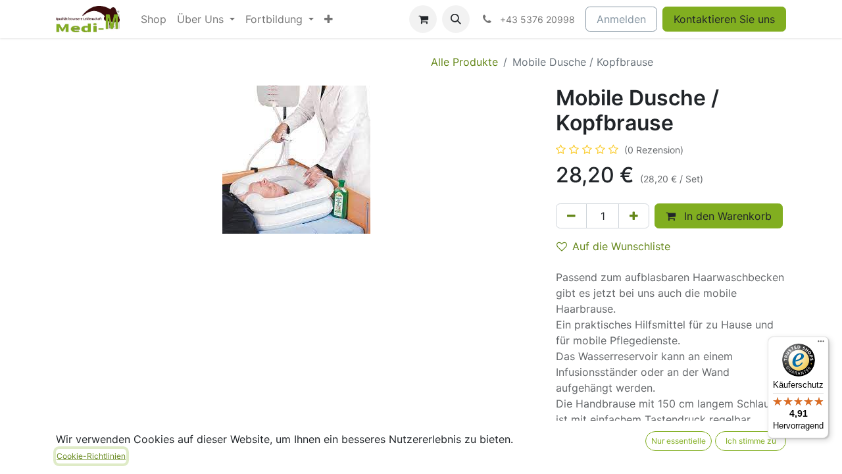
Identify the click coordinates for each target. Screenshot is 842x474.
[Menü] (821, 344)
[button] (456, 19)
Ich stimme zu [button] (751, 441)
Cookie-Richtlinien (91, 456)
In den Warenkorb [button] (726, 216)
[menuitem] (154, 19)
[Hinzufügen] (633, 215)
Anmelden (621, 19)
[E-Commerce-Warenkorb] (423, 19)
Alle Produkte (464, 61)
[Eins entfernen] (571, 215)
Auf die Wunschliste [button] (621, 246)
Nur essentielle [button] (678, 441)
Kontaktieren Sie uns (724, 19)
